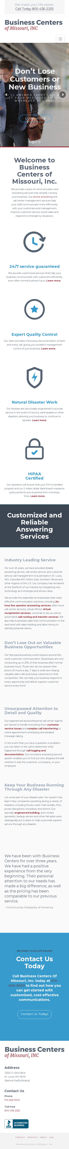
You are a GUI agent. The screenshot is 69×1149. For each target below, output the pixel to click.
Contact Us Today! (34, 1014)
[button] (60, 39)
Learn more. (53, 280)
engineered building (26, 812)
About (43, 1137)
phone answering (42, 196)
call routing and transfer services (38, 616)
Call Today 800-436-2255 (34, 9)
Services (32, 1137)
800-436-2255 (12, 1110)
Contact (20, 1137)
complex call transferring (42, 728)
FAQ (51, 1137)
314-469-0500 (12, 1100)
